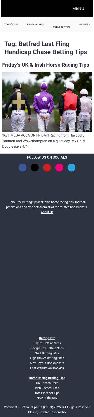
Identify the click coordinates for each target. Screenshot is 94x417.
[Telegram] (71, 167)
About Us (47, 212)
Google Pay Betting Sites (47, 348)
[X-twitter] (35, 167)
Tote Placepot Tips (47, 393)
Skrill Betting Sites (47, 353)
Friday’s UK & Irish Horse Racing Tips (45, 65)
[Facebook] (22, 167)
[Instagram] (59, 167)
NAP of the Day (47, 398)
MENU (78, 8)
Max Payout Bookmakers (47, 363)
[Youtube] (47, 167)
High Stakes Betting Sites (47, 358)
